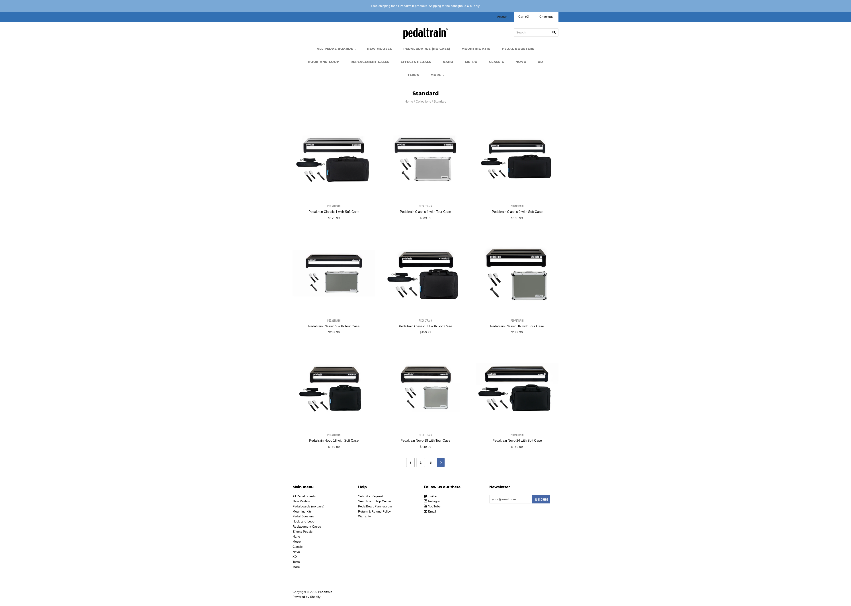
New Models (379, 49)
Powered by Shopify (306, 596)
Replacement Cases (370, 62)
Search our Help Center (374, 501)
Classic (496, 62)
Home (409, 101)
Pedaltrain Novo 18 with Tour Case (425, 440)
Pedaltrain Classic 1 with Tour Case (425, 212)
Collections (423, 101)
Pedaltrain (333, 206)
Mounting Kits (476, 49)
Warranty (364, 516)
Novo (520, 62)
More (436, 75)
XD (540, 62)
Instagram (434, 501)
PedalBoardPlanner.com (375, 506)
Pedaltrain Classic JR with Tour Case (517, 326)
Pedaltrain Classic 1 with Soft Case (333, 212)
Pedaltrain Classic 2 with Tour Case (333, 326)
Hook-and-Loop (323, 62)
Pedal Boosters (518, 49)
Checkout (546, 16)
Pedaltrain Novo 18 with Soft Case (334, 440)
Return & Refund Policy (374, 511)
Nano (448, 62)
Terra (413, 75)
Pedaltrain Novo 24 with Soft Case (517, 440)
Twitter (432, 496)
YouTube (434, 506)
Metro (471, 62)
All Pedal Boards (335, 49)
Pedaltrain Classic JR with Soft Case (425, 326)
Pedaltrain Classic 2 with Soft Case (517, 212)
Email (431, 511)
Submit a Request (370, 496)
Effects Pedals (416, 62)
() (523, 16)
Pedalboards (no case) (426, 49)
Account (502, 16)
